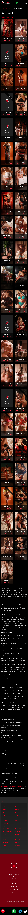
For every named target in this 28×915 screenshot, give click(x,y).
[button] (3, 911)
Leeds (16, 820)
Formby (17, 815)
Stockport (5, 842)
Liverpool (5, 823)
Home (2, 8)
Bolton (4, 809)
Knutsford (5, 820)
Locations (8, 8)
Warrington (17, 842)
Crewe (4, 815)
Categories (14, 889)
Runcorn (17, 834)
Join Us (14, 892)
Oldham (5, 834)
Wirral (4, 848)
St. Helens (17, 839)
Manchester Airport (8, 831)
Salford (5, 839)
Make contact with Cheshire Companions (12, 786)
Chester (17, 812)
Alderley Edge (6, 806)
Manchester (18, 828)
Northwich (17, 831)
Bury (4, 812)
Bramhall (17, 809)
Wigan (4, 845)
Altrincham (17, 806)
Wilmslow (17, 845)
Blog (14, 895)
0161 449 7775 (22, 3)
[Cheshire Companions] (6, 3)
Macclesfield (6, 828)
